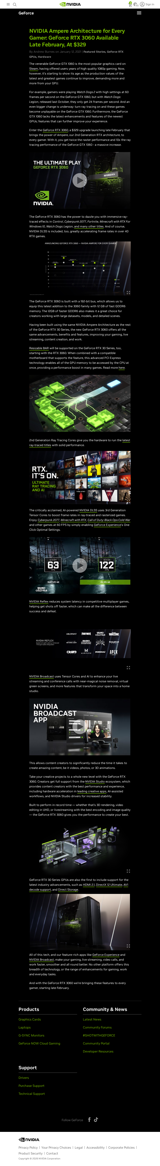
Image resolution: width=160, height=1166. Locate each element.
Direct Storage (68, 889)
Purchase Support (31, 1086)
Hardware (44, 57)
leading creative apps (91, 791)
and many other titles (89, 226)
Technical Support (32, 1094)
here (122, 367)
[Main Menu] (8, 4)
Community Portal (96, 1043)
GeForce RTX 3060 (55, 130)
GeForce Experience (107, 525)
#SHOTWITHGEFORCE (99, 1035)
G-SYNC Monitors (31, 1035)
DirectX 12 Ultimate (109, 884)
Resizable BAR (39, 348)
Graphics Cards (30, 1019)
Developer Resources (98, 1051)
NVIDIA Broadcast (41, 676)
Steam (33, 68)
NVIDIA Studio (95, 781)
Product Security (31, 1153)
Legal (79, 1147)
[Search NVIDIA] (14, 3)
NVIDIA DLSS (88, 510)
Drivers (24, 1078)
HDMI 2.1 (89, 884)
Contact (52, 1153)
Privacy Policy (28, 1147)
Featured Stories (94, 51)
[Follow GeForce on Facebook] (89, 1119)
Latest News (92, 1019)
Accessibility (95, 1147)
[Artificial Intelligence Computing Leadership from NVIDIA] (70, 4)
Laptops (25, 1027)
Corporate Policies (121, 1147)
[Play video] (79, 180)
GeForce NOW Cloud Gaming (39, 1043)
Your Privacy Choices (56, 1147)
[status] (130, 5)
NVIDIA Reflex (38, 601)
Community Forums (97, 1027)
